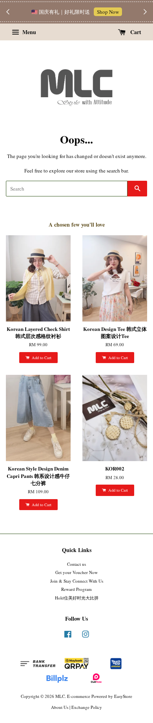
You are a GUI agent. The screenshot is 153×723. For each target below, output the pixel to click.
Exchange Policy (86, 707)
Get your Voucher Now (76, 572)
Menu (28, 32)
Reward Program (76, 589)
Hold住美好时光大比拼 (76, 598)
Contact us (76, 564)
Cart (135, 32)
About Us (59, 707)
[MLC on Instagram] (85, 636)
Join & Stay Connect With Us (76, 581)
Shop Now (108, 11)
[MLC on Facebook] (68, 636)
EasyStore (123, 696)
